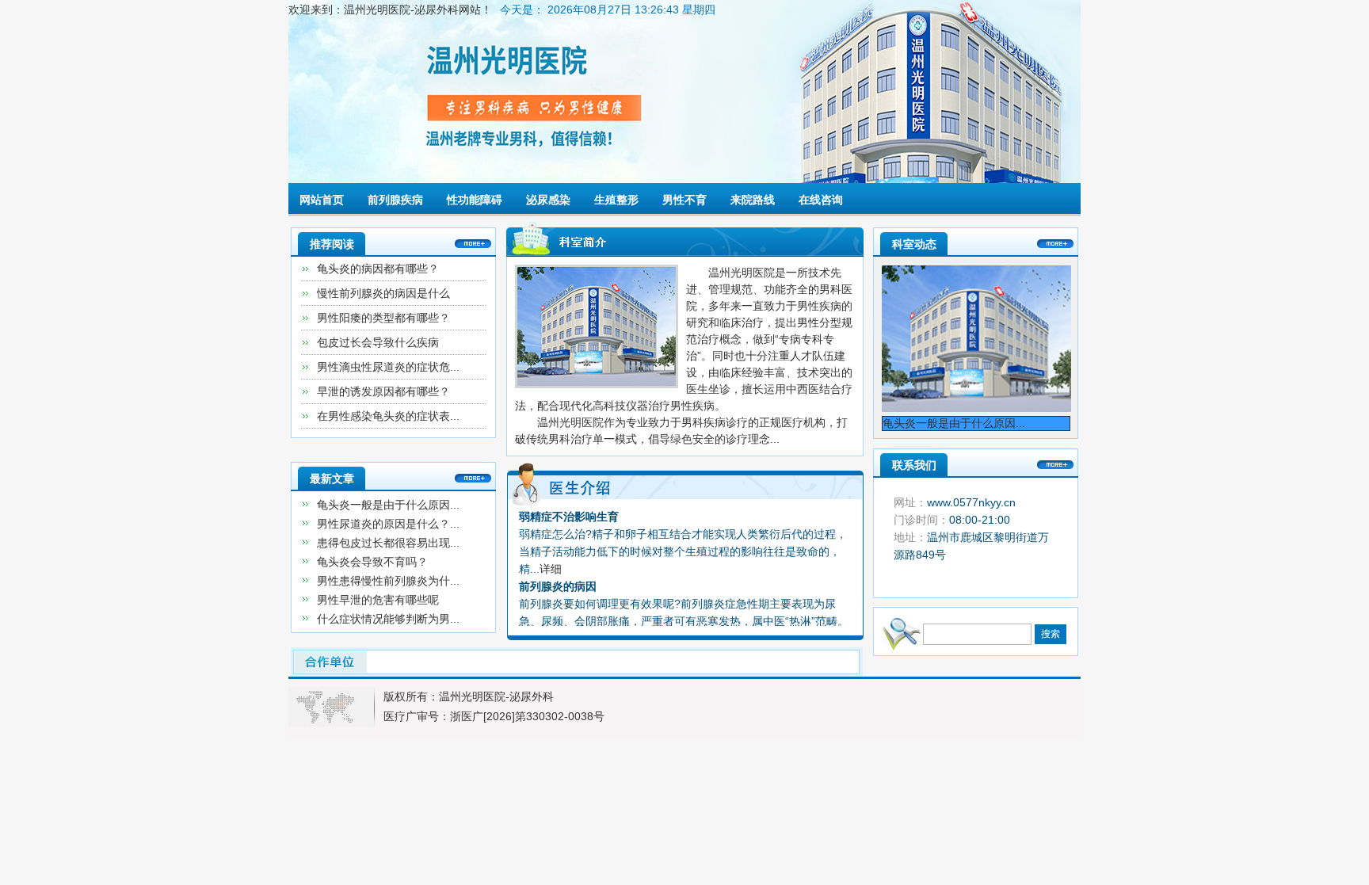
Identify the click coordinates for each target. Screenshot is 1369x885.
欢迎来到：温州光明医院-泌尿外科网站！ (390, 9)
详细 (551, 569)
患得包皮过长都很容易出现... (388, 542)
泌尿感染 (548, 199)
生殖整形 (616, 199)
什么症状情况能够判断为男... (388, 618)
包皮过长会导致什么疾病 (378, 342)
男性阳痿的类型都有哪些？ (383, 317)
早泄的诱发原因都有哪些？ (383, 391)
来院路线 (752, 199)
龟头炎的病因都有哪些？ (378, 268)
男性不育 (684, 199)
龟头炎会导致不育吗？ (372, 561)
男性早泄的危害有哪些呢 (378, 599)
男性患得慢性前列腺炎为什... (388, 580)
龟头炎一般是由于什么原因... (388, 504)
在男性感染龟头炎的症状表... (388, 416)
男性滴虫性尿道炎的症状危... (388, 366)
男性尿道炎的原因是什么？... (388, 523)
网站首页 (321, 199)
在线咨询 (821, 199)
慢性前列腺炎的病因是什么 (383, 293)
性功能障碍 (474, 199)
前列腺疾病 (395, 199)
